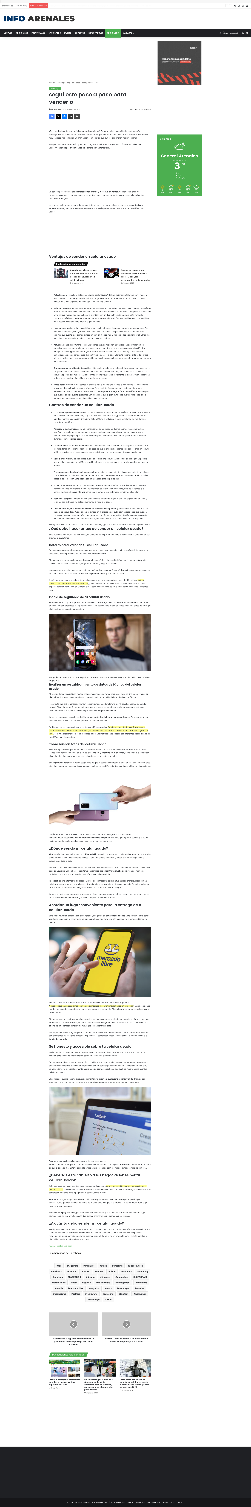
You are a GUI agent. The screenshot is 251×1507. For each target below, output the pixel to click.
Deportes (80, 33)
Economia (127, 1271)
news (109, 1288)
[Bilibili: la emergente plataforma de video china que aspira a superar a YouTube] (64, 1368)
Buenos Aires (136, 1265)
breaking (117, 1265)
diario (113, 1271)
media (59, 1288)
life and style (103, 1282)
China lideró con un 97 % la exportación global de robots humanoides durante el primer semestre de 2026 (134, 1383)
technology (140, 1294)
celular (86, 1271)
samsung (108, 1294)
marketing (142, 1282)
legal (74, 1282)
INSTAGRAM (140, 1277)
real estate (92, 1294)
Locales (8, 33)
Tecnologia (94, 1299)
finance (91, 1277)
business (57, 1271)
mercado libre (76, 1288)
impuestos (122, 1277)
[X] (58, 116)
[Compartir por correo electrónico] (70, 116)
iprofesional (59, 1282)
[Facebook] (52, 116)
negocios (94, 1288)
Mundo (67, 33)
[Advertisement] (167, 17)
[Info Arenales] (39, 19)
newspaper (124, 1288)
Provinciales (38, 33)
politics (76, 1294)
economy (143, 1271)
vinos (109, 1299)
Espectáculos (96, 33)
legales (87, 1282)
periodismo (60, 1294)
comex (99, 1271)
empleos (58, 1277)
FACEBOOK (75, 1277)
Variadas (127, 33)
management (123, 1282)
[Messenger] (64, 116)
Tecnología (113, 33)
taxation (124, 1294)
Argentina (73, 1265)
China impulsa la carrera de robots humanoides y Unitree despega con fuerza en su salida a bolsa (89, 6)
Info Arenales (56, 109)
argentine (90, 1265)
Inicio (53, 83)
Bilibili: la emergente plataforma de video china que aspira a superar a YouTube (64, 1382)
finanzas (106, 1277)
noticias (140, 1288)
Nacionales (55, 33)
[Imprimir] (77, 116)
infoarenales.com (118, 1502)
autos (104, 1265)
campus (72, 1271)
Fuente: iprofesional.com (60, 1246)
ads (59, 1265)
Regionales (22, 33)
